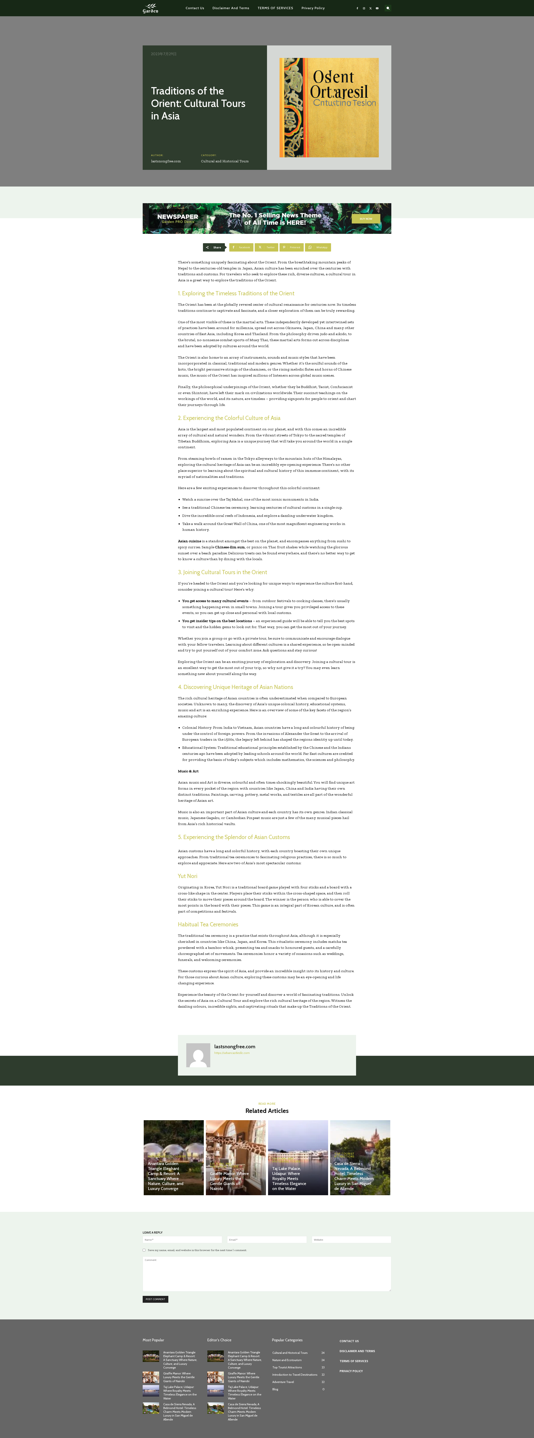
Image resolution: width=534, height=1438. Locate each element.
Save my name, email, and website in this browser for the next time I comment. (197, 1250)
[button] (388, 8)
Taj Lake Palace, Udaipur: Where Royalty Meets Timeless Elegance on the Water (289, 1178)
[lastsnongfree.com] (198, 1055)
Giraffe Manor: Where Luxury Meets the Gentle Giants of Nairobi (229, 1181)
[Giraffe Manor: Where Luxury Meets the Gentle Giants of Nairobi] (236, 1157)
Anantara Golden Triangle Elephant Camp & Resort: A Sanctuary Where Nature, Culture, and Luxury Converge (165, 1176)
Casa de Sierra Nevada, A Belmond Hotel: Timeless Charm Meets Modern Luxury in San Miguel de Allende (354, 1176)
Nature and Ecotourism (167, 1156)
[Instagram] (364, 8)
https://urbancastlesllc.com (232, 1053)
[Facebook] (357, 8)
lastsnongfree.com (166, 161)
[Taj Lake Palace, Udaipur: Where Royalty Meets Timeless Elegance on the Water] (151, 1391)
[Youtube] (377, 8)
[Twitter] (370, 8)
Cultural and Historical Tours (225, 161)
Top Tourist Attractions (344, 1155)
